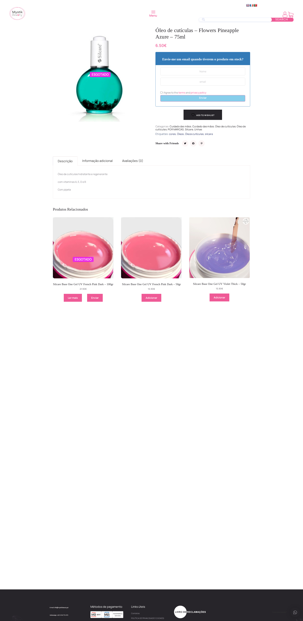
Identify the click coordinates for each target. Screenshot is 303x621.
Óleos (180, 134)
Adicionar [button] (151, 298)
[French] (251, 5)
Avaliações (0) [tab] (132, 161)
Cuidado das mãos (180, 126)
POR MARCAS (176, 129)
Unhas (198, 129)
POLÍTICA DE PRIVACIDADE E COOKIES (147, 618)
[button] (295, 612)
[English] (248, 5)
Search (281, 19)
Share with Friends (167, 143)
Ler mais (73, 298)
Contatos (135, 613)
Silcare (189, 129)
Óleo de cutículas (225, 126)
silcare (209, 134)
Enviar (203, 98)
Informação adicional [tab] (97, 161)
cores (172, 134)
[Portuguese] (255, 5)
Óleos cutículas (194, 134)
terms (181, 92)
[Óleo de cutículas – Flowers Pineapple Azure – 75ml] (185, 143)
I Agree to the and (184, 92)
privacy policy (198, 92)
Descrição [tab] (65, 161)
